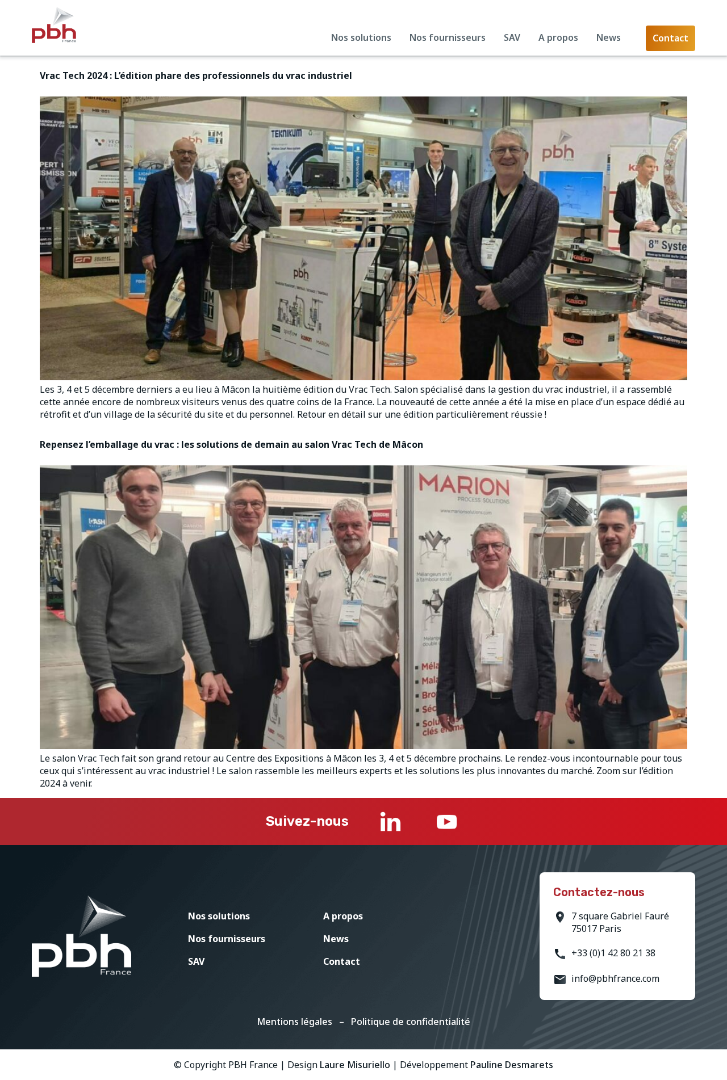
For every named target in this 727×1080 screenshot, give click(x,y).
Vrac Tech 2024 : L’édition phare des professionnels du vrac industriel (196, 75)
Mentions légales (294, 1021)
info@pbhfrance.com (615, 978)
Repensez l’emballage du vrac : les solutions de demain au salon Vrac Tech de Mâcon (231, 444)
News (608, 37)
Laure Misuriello (355, 1064)
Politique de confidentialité (410, 1021)
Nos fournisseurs (448, 37)
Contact (341, 961)
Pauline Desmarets (511, 1064)
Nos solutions (361, 37)
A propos (558, 37)
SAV (512, 37)
